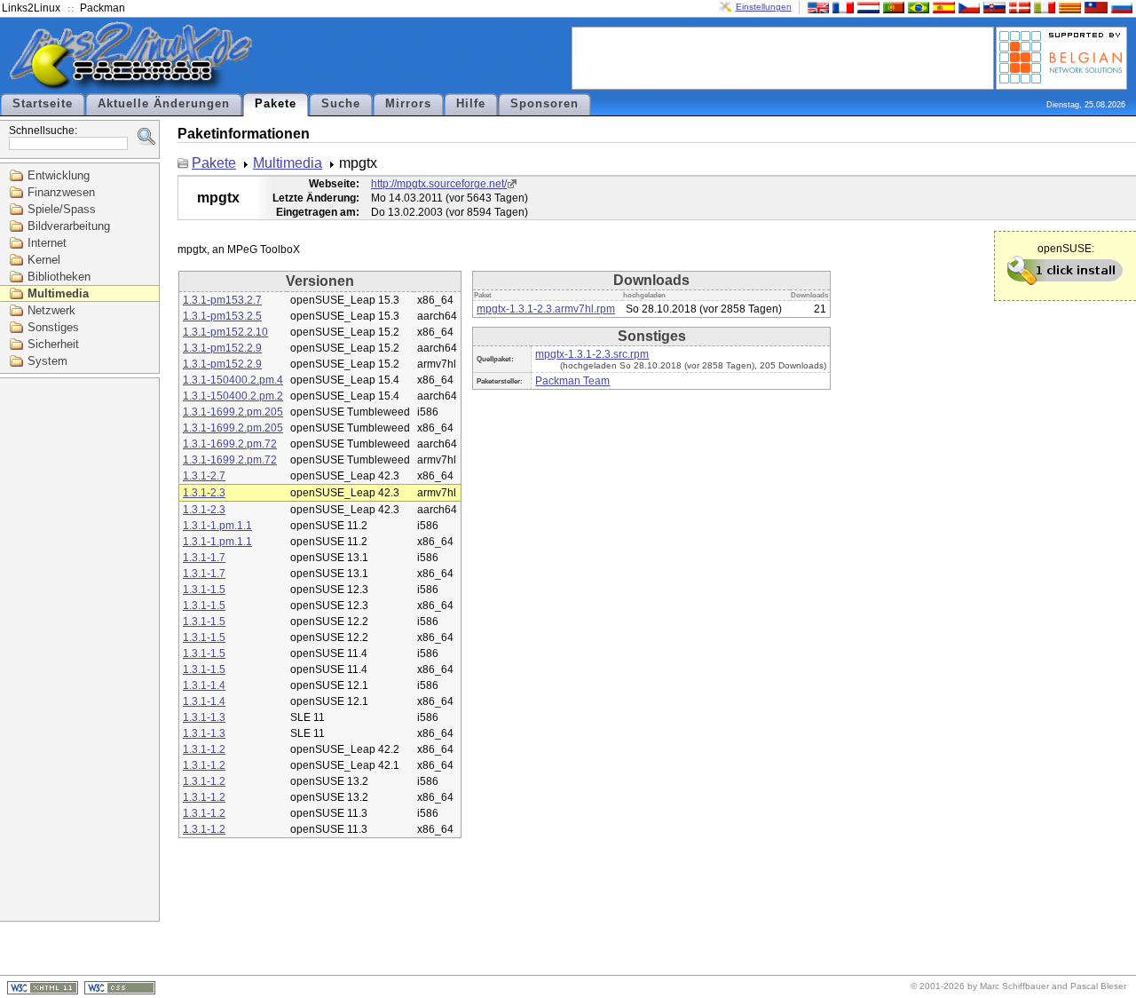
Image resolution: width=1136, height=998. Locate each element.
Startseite (42, 104)
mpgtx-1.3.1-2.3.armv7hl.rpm (546, 309)
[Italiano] (1042, 7)
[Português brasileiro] (916, 7)
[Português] (892, 7)
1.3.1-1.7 (204, 557)
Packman (102, 8)
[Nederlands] (866, 7)
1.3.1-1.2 (204, 749)
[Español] (941, 7)
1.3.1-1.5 (204, 589)
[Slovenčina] (992, 7)
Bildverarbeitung (69, 226)
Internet (47, 243)
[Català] (1067, 7)
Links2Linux (31, 8)
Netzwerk (51, 310)
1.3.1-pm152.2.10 (225, 332)
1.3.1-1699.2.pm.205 (233, 412)
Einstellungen (764, 7)
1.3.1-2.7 (204, 476)
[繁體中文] (1094, 7)
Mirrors (408, 104)
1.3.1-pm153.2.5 (222, 316)
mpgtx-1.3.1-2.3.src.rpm (592, 354)
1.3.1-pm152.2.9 (222, 348)
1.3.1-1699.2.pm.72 (230, 444)
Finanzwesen (61, 192)
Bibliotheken (59, 276)
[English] (816, 7)
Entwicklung (59, 175)
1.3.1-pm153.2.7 (222, 300)
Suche (340, 104)
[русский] (1120, 7)
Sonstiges (53, 327)
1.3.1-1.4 (204, 685)
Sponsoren (544, 104)
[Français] (841, 7)
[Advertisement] (782, 56)
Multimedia (58, 293)
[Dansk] (1018, 7)
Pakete (275, 104)
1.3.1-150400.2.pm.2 (233, 396)
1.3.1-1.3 (204, 717)
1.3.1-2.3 (204, 493)
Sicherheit (53, 344)
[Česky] (967, 7)
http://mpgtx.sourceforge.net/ (439, 184)
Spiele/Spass (62, 209)
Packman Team (572, 381)
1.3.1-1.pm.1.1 (217, 525)
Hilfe (470, 104)
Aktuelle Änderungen (164, 104)
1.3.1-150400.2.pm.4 (233, 380)
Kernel (44, 259)
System (47, 361)
